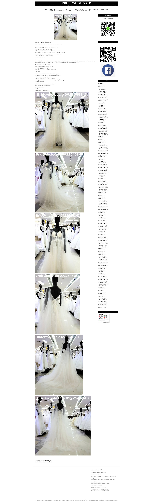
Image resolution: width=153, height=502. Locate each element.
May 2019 (101, 215)
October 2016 (102, 263)
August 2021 (102, 173)
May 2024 (101, 123)
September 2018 (102, 228)
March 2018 (101, 237)
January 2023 (102, 147)
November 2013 (102, 302)
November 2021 (102, 169)
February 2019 (102, 220)
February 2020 (102, 201)
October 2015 (102, 282)
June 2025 (101, 103)
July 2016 (101, 268)
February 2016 (102, 276)
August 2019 (102, 211)
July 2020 (101, 193)
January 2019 (102, 221)
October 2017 (102, 245)
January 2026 (102, 92)
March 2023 (101, 144)
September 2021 (102, 172)
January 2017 (102, 259)
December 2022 (102, 148)
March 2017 (101, 256)
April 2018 (101, 235)
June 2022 (101, 158)
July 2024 (101, 120)
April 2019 (101, 217)
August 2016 (102, 267)
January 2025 (102, 111)
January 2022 (102, 165)
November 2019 (102, 206)
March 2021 (101, 181)
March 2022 (101, 162)
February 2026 (102, 91)
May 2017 (101, 253)
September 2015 (102, 284)
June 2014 (101, 295)
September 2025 (102, 99)
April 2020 (101, 198)
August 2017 (102, 248)
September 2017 (102, 246)
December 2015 (102, 279)
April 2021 (101, 179)
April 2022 (101, 161)
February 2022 (102, 164)
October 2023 (102, 133)
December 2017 (102, 242)
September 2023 (102, 134)
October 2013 (102, 304)
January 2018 (102, 240)
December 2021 (102, 167)
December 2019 (102, 204)
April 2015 (101, 292)
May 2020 (101, 197)
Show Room (59, 43)
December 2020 (102, 186)
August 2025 (102, 100)
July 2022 (101, 156)
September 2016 (102, 265)
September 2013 (102, 306)
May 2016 (101, 271)
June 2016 (101, 270)
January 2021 (102, 184)
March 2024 (101, 125)
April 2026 (101, 88)
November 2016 (102, 262)
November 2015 (102, 281)
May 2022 (101, 159)
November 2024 (102, 114)
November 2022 (102, 150)
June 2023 (101, 139)
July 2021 (101, 175)
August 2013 (102, 307)
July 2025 (101, 102)
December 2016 (102, 260)
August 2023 (102, 136)
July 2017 (101, 249)
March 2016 (101, 274)
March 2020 (101, 200)
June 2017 (101, 251)
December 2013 (102, 301)
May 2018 (101, 234)
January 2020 (102, 203)
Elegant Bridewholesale (47, 460)
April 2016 (101, 273)
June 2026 (101, 85)
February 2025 (102, 109)
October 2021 (102, 170)
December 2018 (102, 223)
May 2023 (101, 141)
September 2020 (102, 190)
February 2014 (102, 299)
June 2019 (101, 214)
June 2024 (101, 122)
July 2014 (101, 293)
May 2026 (101, 86)
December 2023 (102, 130)
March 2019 (101, 218)
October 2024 (102, 116)
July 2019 (101, 212)
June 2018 (101, 232)
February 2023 (102, 145)
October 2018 (102, 226)
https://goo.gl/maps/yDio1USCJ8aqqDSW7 (100, 490)
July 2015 (101, 287)
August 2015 (102, 285)
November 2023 (102, 131)
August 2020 (102, 192)
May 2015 (101, 290)
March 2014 (101, 298)
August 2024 (102, 119)
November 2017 (102, 243)
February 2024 (102, 127)
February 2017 (102, 257)
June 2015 (101, 288)
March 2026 (101, 89)
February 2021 (102, 183)
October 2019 (102, 207)
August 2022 (102, 155)
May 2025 (101, 105)
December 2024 (102, 113)
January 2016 (102, 278)
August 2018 (102, 229)
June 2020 (101, 195)
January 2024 (102, 128)
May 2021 (101, 178)
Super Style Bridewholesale (46, 461)
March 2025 (101, 108)
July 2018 (101, 231)
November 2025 (102, 95)
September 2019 (102, 209)
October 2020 (102, 189)
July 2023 (101, 137)
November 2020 (102, 187)
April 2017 (101, 254)
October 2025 (102, 97)
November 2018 (102, 225)
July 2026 (101, 83)
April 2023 (101, 142)
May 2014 (101, 296)
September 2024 (102, 117)
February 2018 (102, 239)
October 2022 (102, 151)
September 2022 (102, 153)
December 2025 (102, 94)
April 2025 (101, 106)
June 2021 (101, 176)
